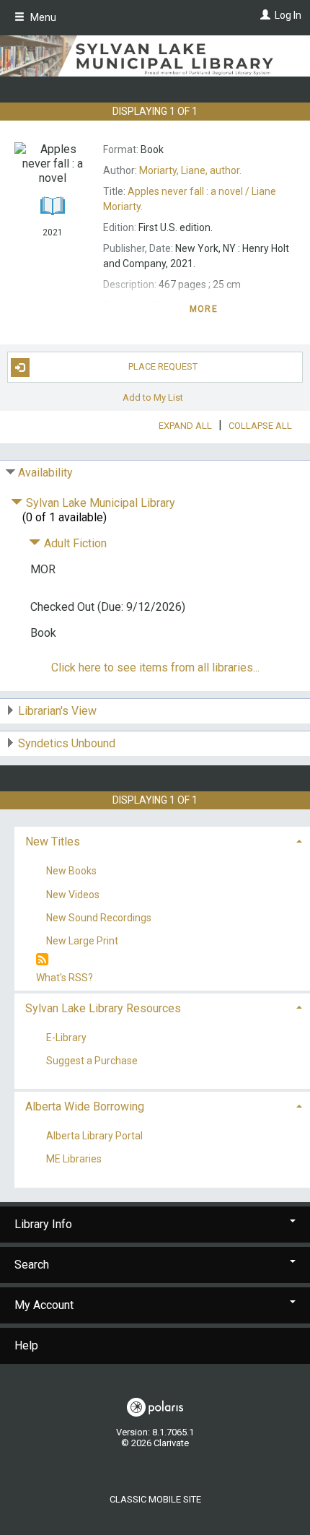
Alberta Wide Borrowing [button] (84, 1106)
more (204, 309)
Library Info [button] (43, 1224)
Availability (45, 472)
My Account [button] (44, 1305)
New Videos (72, 894)
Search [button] (31, 1264)
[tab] (162, 840)
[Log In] (263, 15)
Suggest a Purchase (92, 1061)
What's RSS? (64, 977)
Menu (42, 17)
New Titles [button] (52, 841)
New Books (71, 871)
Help (26, 1345)
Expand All (185, 425)
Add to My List (153, 397)
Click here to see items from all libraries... (155, 667)
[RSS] (42, 959)
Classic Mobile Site (155, 1499)
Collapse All (260, 425)
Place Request (163, 366)
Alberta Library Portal (94, 1136)
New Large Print (82, 941)
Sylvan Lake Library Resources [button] (103, 1008)
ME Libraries (74, 1159)
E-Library (66, 1037)
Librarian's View (57, 711)
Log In (288, 15)
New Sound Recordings (98, 917)
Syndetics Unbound (66, 743)
